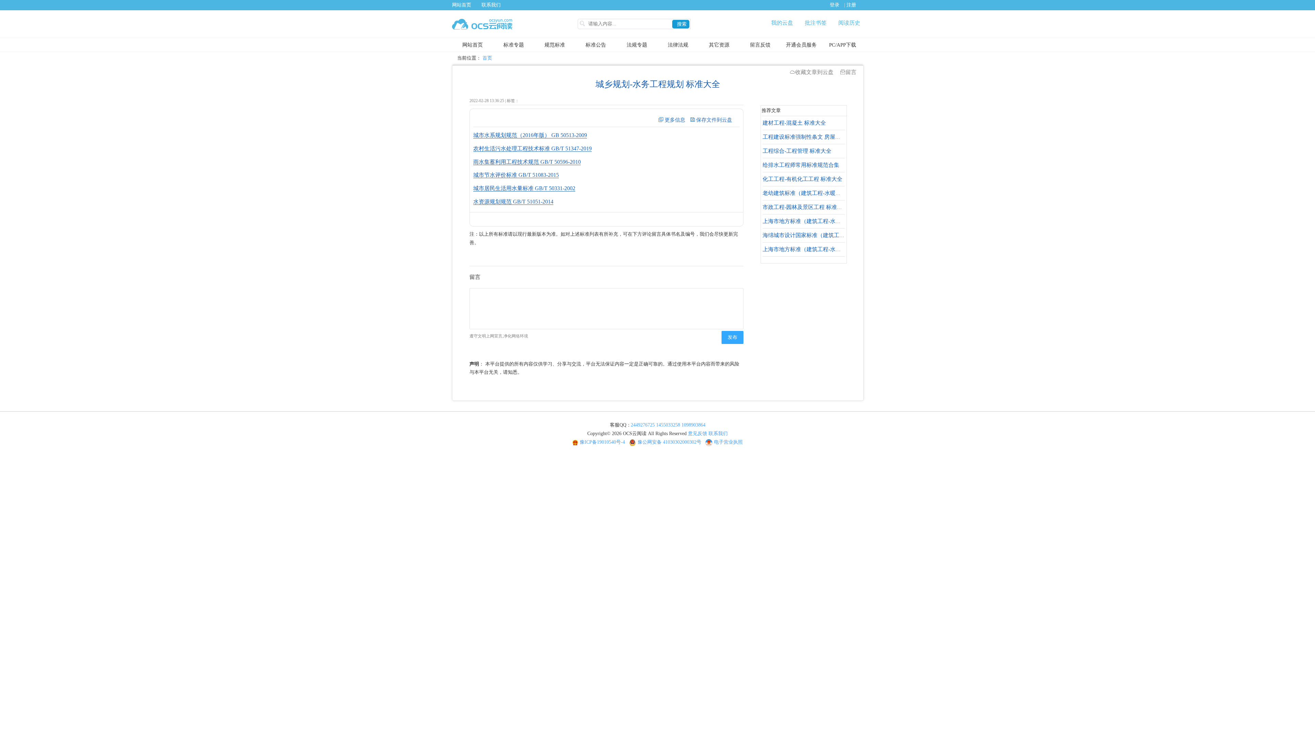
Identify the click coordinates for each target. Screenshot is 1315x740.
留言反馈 (760, 45)
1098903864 (693, 425)
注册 (851, 5)
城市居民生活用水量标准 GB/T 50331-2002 (524, 188)
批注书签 (816, 23)
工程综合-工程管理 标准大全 (797, 151)
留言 (851, 72)
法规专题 (637, 45)
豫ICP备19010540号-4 (602, 442)
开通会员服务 (801, 45)
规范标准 (554, 45)
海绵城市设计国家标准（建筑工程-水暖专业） (818, 235)
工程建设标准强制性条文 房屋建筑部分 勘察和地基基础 (830, 137)
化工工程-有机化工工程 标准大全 (802, 179)
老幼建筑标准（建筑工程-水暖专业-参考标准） (819, 193)
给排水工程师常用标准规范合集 (801, 165)
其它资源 (719, 45)
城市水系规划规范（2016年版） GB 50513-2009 (530, 135)
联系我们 (491, 5)
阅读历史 (849, 23)
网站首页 (461, 5)
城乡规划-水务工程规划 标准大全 (658, 84)
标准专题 (513, 45)
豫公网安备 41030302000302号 (669, 442)
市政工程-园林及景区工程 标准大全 (805, 207)
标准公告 (596, 45)
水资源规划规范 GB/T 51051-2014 (513, 202)
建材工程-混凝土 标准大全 (794, 123)
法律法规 (678, 45)
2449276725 (643, 425)
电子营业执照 (728, 442)
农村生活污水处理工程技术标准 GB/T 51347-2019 (532, 148)
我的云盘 (782, 23)
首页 (487, 58)
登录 (834, 5)
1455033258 (668, 425)
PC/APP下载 (842, 45)
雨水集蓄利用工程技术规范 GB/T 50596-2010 (527, 162)
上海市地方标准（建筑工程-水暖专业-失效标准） (822, 221)
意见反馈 (697, 433)
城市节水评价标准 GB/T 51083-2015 (516, 175)
